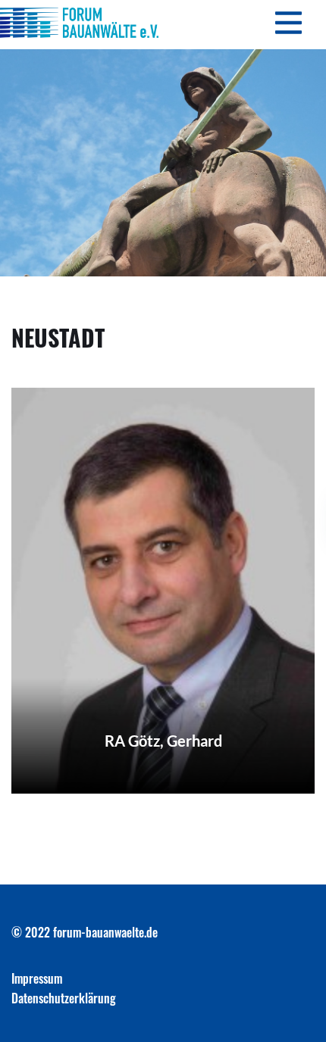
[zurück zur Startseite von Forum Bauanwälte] (79, 23)
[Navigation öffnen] (288, 25)
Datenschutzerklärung (63, 998)
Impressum (36, 978)
